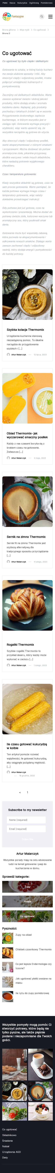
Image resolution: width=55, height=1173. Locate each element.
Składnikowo (9, 1135)
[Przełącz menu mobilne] (50, 16)
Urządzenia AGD (11, 1151)
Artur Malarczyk (18, 354)
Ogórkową (34, 3)
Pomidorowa (46, 3)
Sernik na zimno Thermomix (26, 537)
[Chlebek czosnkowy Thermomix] (7, 952)
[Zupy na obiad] (7, 938)
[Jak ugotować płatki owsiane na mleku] (7, 982)
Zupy (42, 324)
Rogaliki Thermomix (20, 644)
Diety (5, 1157)
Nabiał (28, 531)
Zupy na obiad (24, 934)
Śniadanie (29, 635)
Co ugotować (15, 324)
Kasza (12, 3)
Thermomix (30, 324)
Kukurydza (22, 3)
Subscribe (27, 839)
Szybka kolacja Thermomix (25, 329)
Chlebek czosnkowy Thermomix (34, 949)
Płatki (5, 3)
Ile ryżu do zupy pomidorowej (32, 993)
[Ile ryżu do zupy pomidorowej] (7, 996)
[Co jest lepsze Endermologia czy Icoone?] (7, 967)
